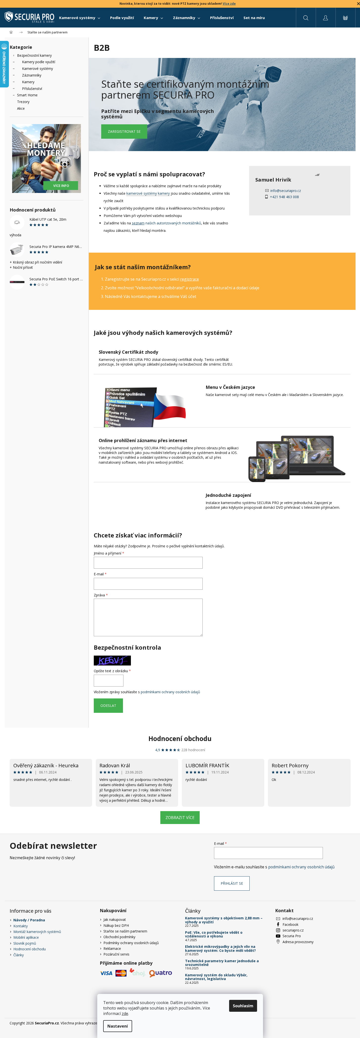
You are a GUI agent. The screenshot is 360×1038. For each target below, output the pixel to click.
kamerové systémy (141, 193)
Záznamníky (31, 75)
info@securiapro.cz (285, 190)
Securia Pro (292, 935)
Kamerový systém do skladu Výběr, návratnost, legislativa (216, 977)
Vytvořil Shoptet (338, 1023)
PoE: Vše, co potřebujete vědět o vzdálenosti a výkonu (213, 934)
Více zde (229, 3)
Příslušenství (32, 88)
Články (18, 955)
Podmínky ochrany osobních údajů (131, 942)
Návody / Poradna (29, 920)
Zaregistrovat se (124, 131)
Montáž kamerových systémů (37, 931)
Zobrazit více (180, 817)
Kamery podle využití (38, 61)
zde (125, 1013)
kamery (164, 193)
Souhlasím (243, 1006)
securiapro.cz (293, 930)
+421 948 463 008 (284, 196)
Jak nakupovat (114, 919)
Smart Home (27, 95)
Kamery (28, 82)
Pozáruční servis (116, 954)
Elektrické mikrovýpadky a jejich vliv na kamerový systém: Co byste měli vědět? (220, 948)
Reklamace (112, 948)
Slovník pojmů (24, 943)
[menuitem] (79, 17)
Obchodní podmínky (119, 936)
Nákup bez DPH (116, 925)
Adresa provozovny (298, 941)
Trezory (23, 101)
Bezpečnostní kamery (34, 55)
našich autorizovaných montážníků (166, 223)
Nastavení (117, 1026)
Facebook (290, 924)
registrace (189, 279)
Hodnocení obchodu (180, 738)
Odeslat (108, 705)
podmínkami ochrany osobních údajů (170, 692)
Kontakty (20, 926)
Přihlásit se (232, 883)
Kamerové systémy (37, 68)
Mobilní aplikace (26, 937)
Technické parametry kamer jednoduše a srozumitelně (222, 963)
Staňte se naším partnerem (125, 931)
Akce (21, 108)
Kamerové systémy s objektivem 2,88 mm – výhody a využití (224, 920)
